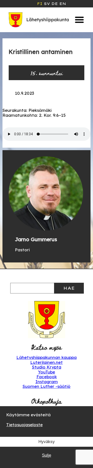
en (62, 3)
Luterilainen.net (46, 362)
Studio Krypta (46, 367)
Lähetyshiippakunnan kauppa (46, 357)
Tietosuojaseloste (24, 424)
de (54, 3)
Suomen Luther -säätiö (46, 386)
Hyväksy (46, 441)
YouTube (46, 371)
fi (39, 3)
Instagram (46, 381)
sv (47, 3)
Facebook (46, 376)
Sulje (46, 455)
